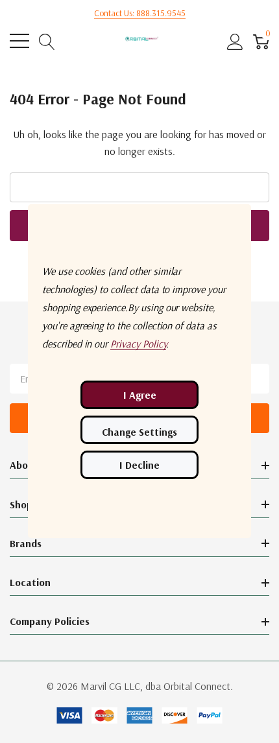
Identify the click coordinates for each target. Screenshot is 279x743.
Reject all (139, 465)
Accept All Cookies (139, 395)
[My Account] (235, 41)
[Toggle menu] (19, 41)
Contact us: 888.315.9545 (140, 13)
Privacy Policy (138, 343)
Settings (139, 430)
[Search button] (47, 41)
